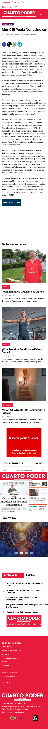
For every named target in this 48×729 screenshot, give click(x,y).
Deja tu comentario (11, 202)
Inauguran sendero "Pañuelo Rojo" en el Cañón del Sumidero (27, 605)
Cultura (11, 24)
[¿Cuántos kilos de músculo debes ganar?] (24, 323)
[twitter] (18, 2)
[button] (24, 501)
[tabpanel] (24, 491)
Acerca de (6, 654)
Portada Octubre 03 (7, 512)
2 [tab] (21, 509)
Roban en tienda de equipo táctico (22, 612)
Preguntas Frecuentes (10, 658)
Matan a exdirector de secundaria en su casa (25, 584)
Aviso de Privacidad (9, 673)
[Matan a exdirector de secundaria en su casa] (24, 384)
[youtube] (15, 2)
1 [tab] (16, 509)
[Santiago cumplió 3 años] (24, 542)
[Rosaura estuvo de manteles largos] (24, 266)
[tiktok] (22, 2)
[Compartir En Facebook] (4, 46)
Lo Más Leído (10, 575)
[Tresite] (17, 718)
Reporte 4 (7, 405)
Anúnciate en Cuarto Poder (12, 651)
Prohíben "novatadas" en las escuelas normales (24, 591)
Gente (5, 24)
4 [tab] (31, 509)
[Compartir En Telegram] (19, 46)
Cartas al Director (8, 677)
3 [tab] (26, 509)
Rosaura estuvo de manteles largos (23, 291)
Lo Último (31, 575)
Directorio (5, 666)
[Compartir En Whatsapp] (14, 46)
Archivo (5, 662)
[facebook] (12, 2)
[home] (19, 14)
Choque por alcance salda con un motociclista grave (21, 598)
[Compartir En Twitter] (9, 46)
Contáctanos (7, 647)
